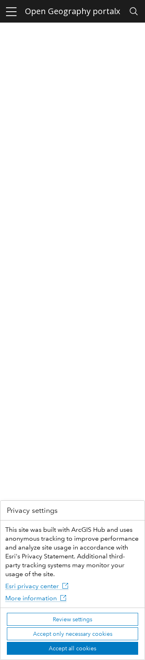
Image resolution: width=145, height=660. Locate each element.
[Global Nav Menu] (11, 11)
